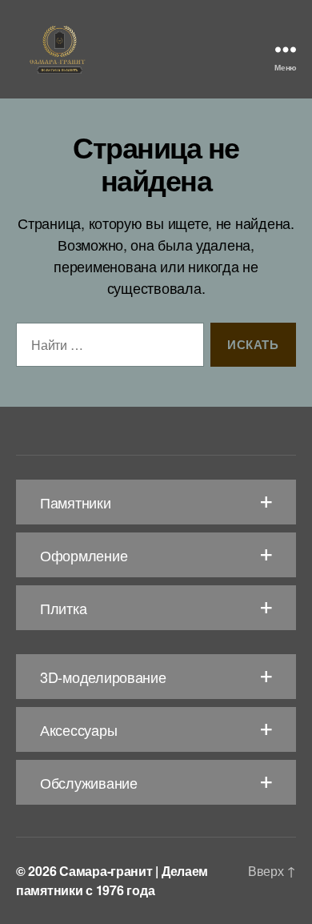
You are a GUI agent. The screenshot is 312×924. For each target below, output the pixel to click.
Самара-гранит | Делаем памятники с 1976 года (112, 880)
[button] (156, 502)
